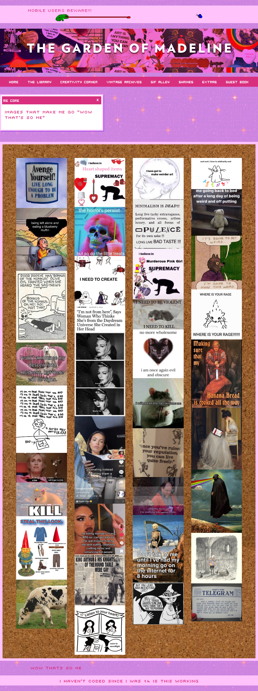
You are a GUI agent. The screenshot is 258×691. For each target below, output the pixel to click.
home (14, 82)
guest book (237, 82)
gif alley (160, 82)
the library (40, 82)
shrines (186, 82)
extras (209, 82)
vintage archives (124, 82)
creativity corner (79, 82)
